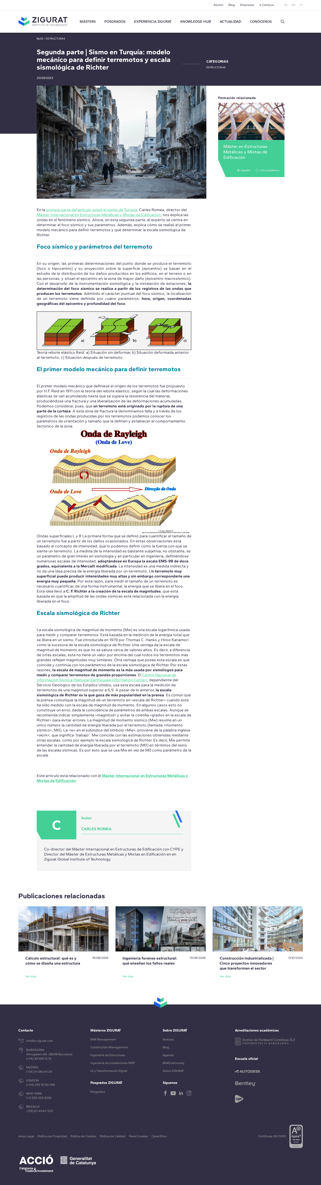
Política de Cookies (83, 1136)
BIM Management (103, 1039)
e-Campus (266, 5)
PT (301, 5)
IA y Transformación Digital (108, 1071)
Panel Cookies (138, 1136)
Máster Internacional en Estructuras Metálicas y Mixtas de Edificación (99, 214)
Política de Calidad (112, 1136)
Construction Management (109, 1047)
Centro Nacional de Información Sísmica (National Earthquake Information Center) (106, 677)
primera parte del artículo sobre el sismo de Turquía (91, 209)
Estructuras (55, 38)
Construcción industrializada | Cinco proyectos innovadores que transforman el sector (246, 963)
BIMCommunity (173, 1063)
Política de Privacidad (52, 1136)
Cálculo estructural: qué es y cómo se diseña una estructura (52, 961)
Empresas (247, 5)
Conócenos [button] (261, 21)
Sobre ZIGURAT (173, 1071)
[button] (282, 21)
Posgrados (114, 21)
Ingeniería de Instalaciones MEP (112, 1063)
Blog (231, 5)
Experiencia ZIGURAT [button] (153, 21)
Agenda (168, 1055)
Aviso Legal (26, 1136)
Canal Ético (159, 1136)
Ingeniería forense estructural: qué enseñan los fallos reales (150, 961)
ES (285, 5)
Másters (88, 21)
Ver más (30, 976)
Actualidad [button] (230, 21)
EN (293, 5)
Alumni (218, 5)
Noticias (168, 1039)
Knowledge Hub (195, 21)
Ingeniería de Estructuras (107, 1055)
